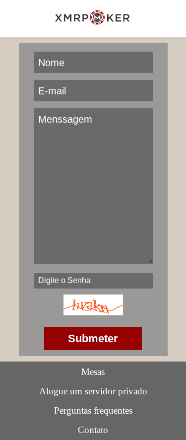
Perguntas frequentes (93, 410)
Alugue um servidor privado (93, 391)
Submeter (93, 338)
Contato (93, 430)
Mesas (93, 372)
